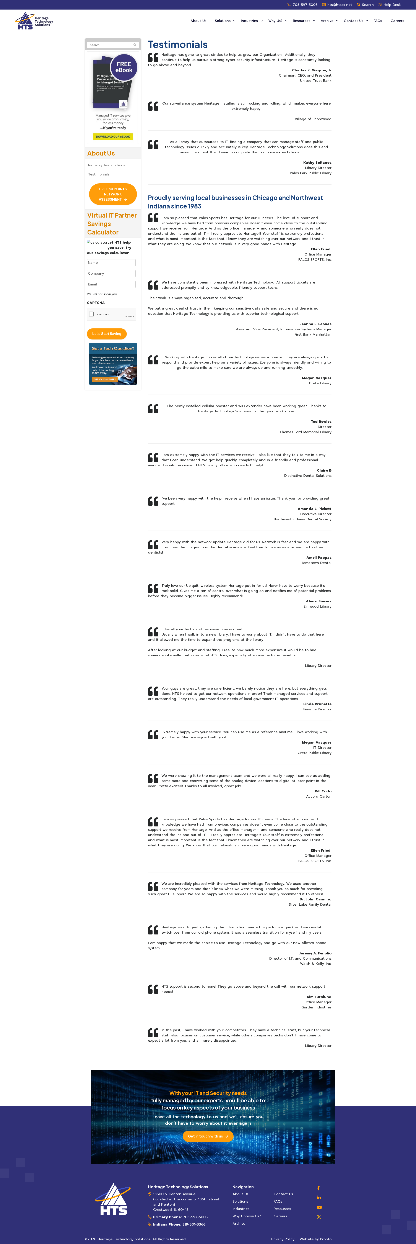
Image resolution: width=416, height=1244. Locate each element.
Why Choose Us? (246, 1216)
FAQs (378, 20)
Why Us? (276, 20)
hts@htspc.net (339, 4)
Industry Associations (106, 165)
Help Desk (392, 4)
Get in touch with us (205, 1136)
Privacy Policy (282, 1239)
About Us (198, 20)
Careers (397, 20)
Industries (250, 20)
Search (368, 4)
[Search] (135, 45)
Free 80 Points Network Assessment (113, 194)
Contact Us (354, 20)
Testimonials (98, 174)
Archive (328, 20)
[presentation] (111, 314)
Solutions (223, 20)
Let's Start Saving (106, 334)
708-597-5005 (305, 4)
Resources (302, 20)
